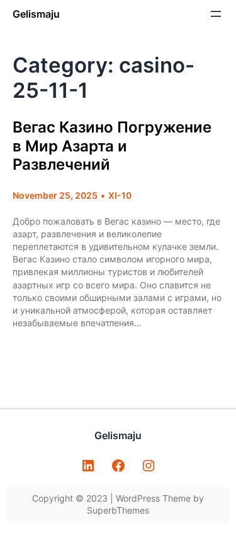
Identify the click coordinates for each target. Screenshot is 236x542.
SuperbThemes (118, 510)
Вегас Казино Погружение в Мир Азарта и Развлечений (112, 146)
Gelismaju (36, 14)
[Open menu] (215, 13)
